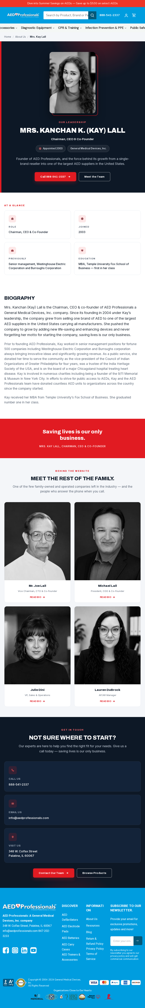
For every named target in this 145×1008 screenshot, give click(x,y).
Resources (93, 925)
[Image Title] (6, 950)
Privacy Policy (95, 948)
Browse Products (94, 873)
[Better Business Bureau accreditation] (8, 982)
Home (7, 36)
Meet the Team (94, 176)
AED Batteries (70, 938)
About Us (20, 36)
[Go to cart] (134, 15)
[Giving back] (72, 997)
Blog (89, 932)
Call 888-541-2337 (53, 176)
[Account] (126, 15)
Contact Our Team (51, 873)
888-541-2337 (110, 15)
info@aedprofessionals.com (29, 818)
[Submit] (92, 15)
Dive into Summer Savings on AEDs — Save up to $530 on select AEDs (72, 3)
